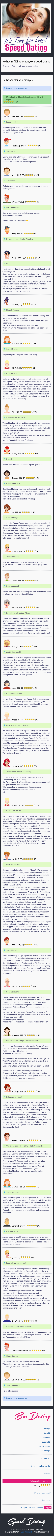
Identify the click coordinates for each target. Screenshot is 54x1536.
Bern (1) (47, 1433)
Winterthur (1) (44, 1446)
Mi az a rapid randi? (42, 1493)
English (24, 1508)
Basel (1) (46, 1437)
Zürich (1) (46, 1428)
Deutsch (32, 1508)
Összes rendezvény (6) (40, 1466)
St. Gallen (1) (45, 1451)
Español (40, 1508)
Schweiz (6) (45, 1458)
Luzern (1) (46, 1442)
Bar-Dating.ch (26, 1532)
